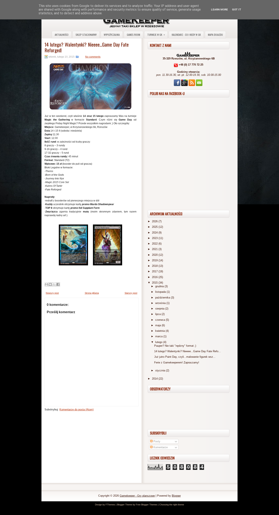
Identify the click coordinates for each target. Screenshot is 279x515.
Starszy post (131, 293)
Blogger (176, 495)
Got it (236, 9)
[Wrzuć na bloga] (50, 284)
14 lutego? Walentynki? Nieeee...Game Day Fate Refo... (187, 351)
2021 (155, 249)
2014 (155, 378)
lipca (158, 314)
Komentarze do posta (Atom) (76, 409)
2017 (155, 271)
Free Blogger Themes (146, 504)
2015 (155, 282)
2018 (155, 265)
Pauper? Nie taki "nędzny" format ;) (175, 345)
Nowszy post (52, 293)
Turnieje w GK (156, 34)
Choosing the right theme (171, 504)
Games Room (133, 34)
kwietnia (160, 330)
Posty (156, 441)
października (163, 297)
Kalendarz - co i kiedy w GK (186, 34)
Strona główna (92, 293)
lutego (159, 342)
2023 (155, 238)
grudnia (160, 286)
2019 (155, 260)
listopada (161, 291)
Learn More (219, 9)
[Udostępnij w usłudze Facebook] (58, 284)
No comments (92, 56)
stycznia (160, 370)
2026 (155, 221)
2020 (155, 254)
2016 (155, 277)
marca (159, 336)
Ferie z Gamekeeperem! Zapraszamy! (176, 362)
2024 (155, 232)
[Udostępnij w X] (54, 284)
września (160, 303)
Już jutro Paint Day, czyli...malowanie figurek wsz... (184, 356)
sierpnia (160, 308)
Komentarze (160, 447)
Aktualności (61, 34)
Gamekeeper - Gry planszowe (137, 495)
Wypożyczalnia (112, 34)
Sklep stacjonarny (86, 34)
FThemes (110, 504)
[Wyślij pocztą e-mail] (46, 284)
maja (158, 325)
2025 (155, 226)
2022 (155, 243)
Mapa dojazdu (215, 34)
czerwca (160, 319)
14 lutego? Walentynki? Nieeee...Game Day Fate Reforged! (87, 47)
